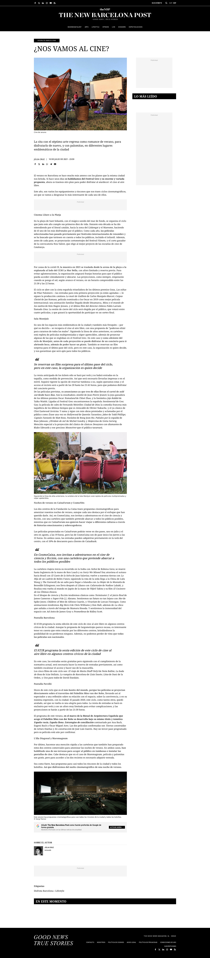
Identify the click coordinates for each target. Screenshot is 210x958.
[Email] (55, 164)
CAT (170, 3)
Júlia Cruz (39, 159)
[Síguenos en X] (39, 3)
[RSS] (54, 3)
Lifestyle (59, 890)
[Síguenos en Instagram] (47, 3)
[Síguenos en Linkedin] (43, 3)
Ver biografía (47, 850)
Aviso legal (131, 942)
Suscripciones (170, 946)
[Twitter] (39, 164)
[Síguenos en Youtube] (50, 3)
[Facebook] (35, 164)
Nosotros (101, 942)
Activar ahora (116, 827)
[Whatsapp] (47, 164)
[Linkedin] (43, 164)
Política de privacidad (148, 942)
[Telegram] (51, 164)
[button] (166, 3)
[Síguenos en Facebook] (35, 3)
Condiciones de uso (168, 942)
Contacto (90, 942)
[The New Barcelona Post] (53, 940)
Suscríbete (157, 3)
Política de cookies (116, 942)
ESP (174, 3)
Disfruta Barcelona (47, 40)
